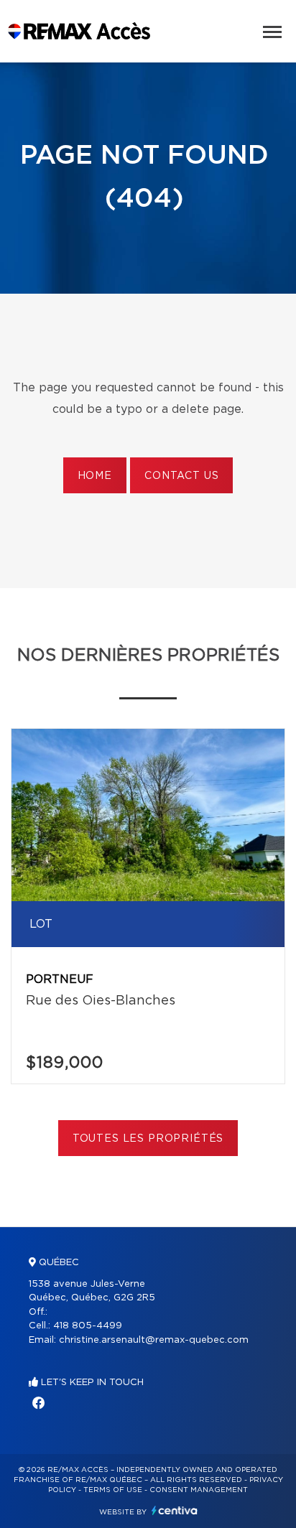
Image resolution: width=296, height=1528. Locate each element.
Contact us (181, 476)
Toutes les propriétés (148, 1139)
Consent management (198, 1490)
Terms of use (112, 1490)
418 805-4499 (87, 1326)
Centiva (175, 1510)
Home (95, 476)
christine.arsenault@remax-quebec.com (154, 1340)
